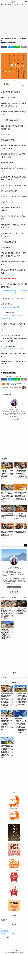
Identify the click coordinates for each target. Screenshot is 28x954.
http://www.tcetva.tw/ (18, 298)
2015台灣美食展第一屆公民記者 (8, 42)
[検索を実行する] (25, 545)
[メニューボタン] (2, 2)
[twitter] (15, 419)
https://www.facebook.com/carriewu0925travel (14, 348)
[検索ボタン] (26, 2)
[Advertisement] (14, 20)
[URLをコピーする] (24, 47)
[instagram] (15, 592)
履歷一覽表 (14, 587)
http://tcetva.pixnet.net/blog (10, 307)
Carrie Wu (14, 407)
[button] (4, 47)
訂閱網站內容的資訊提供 (7, 930)
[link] (10, 419)
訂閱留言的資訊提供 (6, 931)
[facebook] (13, 419)
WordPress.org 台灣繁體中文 (8, 933)
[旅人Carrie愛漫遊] (14, 2)
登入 (2, 928)
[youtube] (18, 419)
